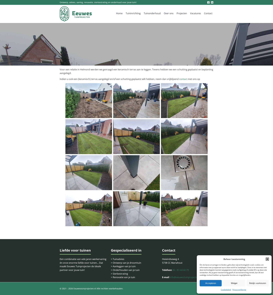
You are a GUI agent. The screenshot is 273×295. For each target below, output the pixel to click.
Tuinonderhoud (152, 13)
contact (183, 79)
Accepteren (210, 283)
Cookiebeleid (226, 289)
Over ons (168, 13)
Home (119, 13)
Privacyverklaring (239, 289)
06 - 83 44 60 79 (180, 270)
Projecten (182, 13)
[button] (267, 259)
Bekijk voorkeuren (257, 283)
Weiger (234, 283)
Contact (208, 13)
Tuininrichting (133, 13)
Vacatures (195, 13)
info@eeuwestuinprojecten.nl (185, 277)
